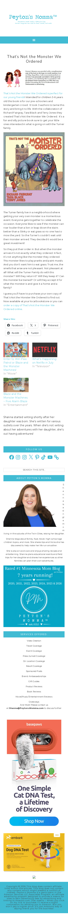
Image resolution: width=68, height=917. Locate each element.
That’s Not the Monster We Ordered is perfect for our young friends (33, 95)
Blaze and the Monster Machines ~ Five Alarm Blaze (15, 397)
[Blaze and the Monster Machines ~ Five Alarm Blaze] (16, 385)
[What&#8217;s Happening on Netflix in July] (44, 350)
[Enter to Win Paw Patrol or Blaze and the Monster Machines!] (16, 350)
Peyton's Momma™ (34, 18)
